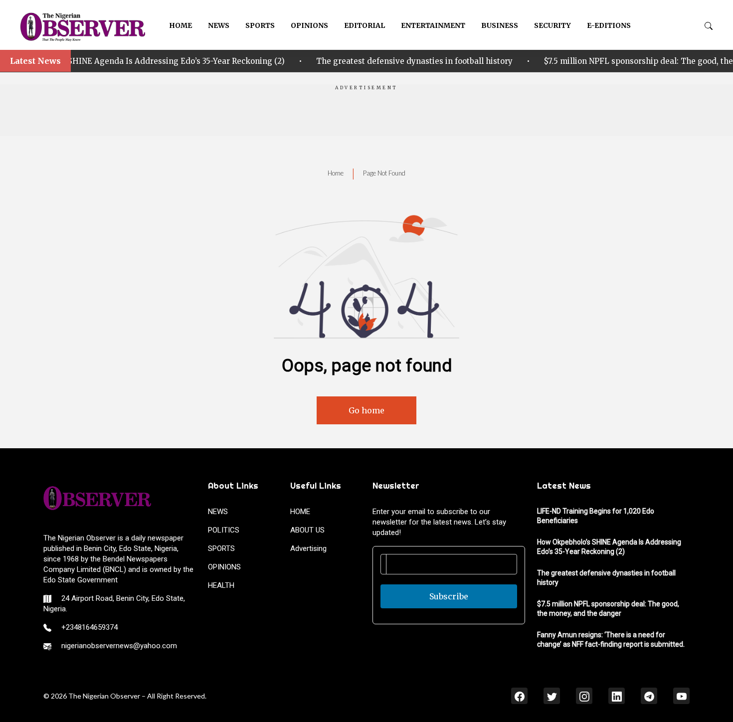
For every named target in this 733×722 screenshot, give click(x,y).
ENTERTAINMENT (433, 25)
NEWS (218, 25)
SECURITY (552, 25)
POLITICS (223, 530)
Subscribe (448, 596)
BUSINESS (499, 25)
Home (336, 173)
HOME (180, 25)
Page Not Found (384, 173)
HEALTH (221, 585)
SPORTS (260, 25)
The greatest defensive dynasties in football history (397, 61)
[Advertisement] (366, 113)
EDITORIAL (364, 25)
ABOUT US (307, 530)
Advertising (308, 548)
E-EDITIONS (609, 25)
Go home (366, 410)
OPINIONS (309, 25)
